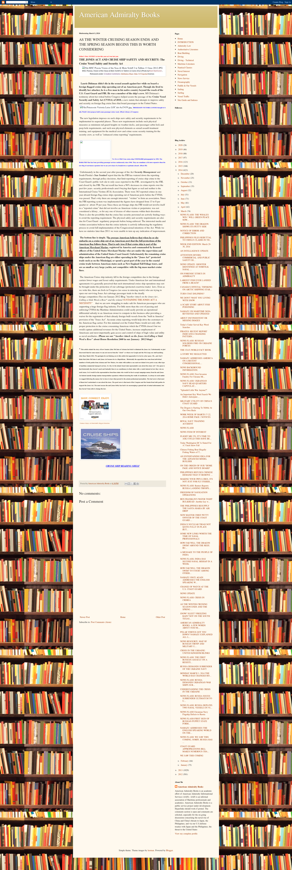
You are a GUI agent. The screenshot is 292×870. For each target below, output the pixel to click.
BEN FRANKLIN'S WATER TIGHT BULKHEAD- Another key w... (196, 500)
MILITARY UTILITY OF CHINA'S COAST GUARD (196, 402)
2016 (180, 161)
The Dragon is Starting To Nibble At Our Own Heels (196, 409)
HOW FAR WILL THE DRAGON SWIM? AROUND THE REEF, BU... (195, 545)
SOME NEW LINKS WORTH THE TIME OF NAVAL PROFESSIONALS (196, 536)
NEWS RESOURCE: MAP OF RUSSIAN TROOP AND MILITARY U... (193, 644)
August (184, 190)
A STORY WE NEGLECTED (193, 354)
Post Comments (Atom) (101, 622)
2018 (180, 153)
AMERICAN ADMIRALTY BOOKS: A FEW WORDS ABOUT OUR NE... (193, 625)
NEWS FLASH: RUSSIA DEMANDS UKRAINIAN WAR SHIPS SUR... (195, 682)
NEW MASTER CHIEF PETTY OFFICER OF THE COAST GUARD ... (194, 518)
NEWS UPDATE (187, 593)
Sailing (181, 89)
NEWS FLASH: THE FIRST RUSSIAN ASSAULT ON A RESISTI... (193, 660)
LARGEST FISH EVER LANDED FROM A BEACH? (195, 281)
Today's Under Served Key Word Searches (194, 326)
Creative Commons (112, 74)
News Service (183, 78)
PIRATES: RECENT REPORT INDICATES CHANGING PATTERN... (193, 334)
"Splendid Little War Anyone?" (193, 390)
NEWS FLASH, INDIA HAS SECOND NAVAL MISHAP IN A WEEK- (196, 561)
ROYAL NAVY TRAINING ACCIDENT (192, 422)
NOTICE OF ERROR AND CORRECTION (192, 232)
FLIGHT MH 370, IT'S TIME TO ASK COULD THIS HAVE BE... (196, 437)
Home (122, 617)
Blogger (169, 850)
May (183, 202)
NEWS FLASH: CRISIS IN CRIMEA (192, 598)
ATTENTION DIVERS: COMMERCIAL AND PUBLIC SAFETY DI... (195, 257)
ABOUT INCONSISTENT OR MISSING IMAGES (193, 319)
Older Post (160, 617)
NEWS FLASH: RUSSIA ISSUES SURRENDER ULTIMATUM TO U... (196, 698)
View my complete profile (186, 833)
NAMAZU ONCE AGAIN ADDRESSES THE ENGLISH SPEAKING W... (195, 580)
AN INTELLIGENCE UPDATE (194, 250)
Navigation (182, 74)
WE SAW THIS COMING (191, 755)
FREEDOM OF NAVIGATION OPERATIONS (193, 493)
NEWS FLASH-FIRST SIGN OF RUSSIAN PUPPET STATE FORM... (194, 721)
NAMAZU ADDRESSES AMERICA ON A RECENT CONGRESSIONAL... (196, 361)
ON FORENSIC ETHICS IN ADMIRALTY (192, 275)
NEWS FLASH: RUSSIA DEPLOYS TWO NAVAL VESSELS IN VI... (196, 706)
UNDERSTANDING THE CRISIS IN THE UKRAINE (195, 690)
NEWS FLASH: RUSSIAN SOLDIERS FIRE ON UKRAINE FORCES (196, 343)
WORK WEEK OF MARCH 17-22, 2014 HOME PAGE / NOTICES (195, 415)
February (185, 760)
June (183, 198)
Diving (181, 56)
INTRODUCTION (186, 42)
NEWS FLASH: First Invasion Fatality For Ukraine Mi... (193, 375)
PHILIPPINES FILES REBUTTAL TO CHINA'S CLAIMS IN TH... (195, 238)
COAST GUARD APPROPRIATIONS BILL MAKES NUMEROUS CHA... (194, 749)
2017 (180, 157)
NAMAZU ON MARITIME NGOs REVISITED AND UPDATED (195, 312)
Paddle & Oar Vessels (187, 85)
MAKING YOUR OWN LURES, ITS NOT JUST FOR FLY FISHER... (196, 480)
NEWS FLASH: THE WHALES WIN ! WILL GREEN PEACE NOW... (194, 217)
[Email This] (126, 483)
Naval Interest (184, 71)
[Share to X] (131, 483)
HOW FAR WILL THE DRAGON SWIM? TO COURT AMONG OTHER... (195, 571)
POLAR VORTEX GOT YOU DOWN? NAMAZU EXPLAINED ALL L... (196, 635)
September (186, 186)
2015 (180, 165)
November (185, 177)
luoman (151, 850)
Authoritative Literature (188, 49)
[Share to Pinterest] (137, 483)
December (185, 173)
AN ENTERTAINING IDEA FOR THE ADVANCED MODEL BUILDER (195, 459)
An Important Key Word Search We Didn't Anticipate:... (195, 395)
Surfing (181, 92)
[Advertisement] (122, 592)
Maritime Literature (186, 63)
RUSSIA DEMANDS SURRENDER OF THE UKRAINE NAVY (196, 667)
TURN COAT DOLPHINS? (192, 293)
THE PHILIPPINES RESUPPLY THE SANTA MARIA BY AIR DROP (195, 508)
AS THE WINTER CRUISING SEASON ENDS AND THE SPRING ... (193, 607)
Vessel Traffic (183, 96)
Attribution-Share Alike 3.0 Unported (134, 74)
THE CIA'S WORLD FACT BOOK (195, 349)
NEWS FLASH (187, 427)
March (184, 211)
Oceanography (184, 81)
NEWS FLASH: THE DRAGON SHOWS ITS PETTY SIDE (194, 225)
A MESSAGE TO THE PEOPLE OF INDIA (196, 553)
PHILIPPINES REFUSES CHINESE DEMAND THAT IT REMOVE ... (196, 473)
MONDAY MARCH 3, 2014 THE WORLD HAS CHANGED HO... (195, 674)
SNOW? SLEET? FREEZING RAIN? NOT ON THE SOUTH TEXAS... (195, 616)
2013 (180, 770)
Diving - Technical (186, 60)
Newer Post (85, 617)
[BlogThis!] (128, 483)
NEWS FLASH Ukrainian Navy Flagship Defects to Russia (194, 713)
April (183, 206)
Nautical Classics (185, 67)
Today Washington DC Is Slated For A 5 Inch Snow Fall (195, 444)
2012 (180, 774)
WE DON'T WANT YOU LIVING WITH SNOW (195, 299)
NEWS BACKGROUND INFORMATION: (190, 368)
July (183, 194)
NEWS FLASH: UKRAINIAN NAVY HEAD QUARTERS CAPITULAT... (193, 383)
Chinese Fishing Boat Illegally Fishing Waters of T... (193, 451)
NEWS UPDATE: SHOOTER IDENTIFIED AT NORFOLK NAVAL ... (194, 267)
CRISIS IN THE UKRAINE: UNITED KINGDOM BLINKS (195, 651)
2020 (180, 145)
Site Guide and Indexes (188, 100)
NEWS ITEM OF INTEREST (193, 431)
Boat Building (184, 53)
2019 (180, 149)
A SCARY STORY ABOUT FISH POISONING (195, 306)
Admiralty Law (184, 45)
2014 (180, 170)
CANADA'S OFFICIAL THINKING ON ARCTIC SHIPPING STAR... (196, 288)
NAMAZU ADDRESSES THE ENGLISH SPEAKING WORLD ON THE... (195, 730)
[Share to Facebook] (134, 483)
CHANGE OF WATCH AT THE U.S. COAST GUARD (194, 588)
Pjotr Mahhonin (155, 71)
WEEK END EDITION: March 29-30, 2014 (195, 245)
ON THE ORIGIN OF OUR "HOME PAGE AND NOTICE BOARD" (196, 467)
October (184, 182)
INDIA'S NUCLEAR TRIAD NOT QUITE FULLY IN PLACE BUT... (195, 527)
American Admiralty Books (119, 14)
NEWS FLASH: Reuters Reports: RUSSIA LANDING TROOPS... (195, 487)
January (184, 764)
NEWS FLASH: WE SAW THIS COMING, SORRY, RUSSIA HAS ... (196, 739)
